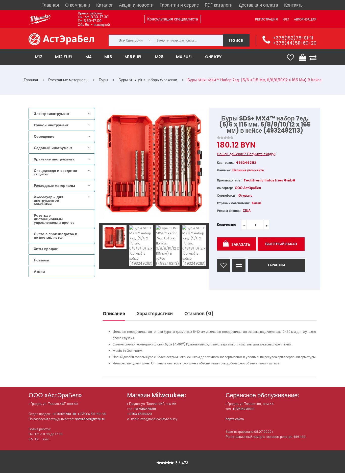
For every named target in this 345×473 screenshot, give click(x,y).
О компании (77, 5)
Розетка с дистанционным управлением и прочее (54, 218)
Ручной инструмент (51, 125)
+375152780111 (145, 408)
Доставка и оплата (258, 5)
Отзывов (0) (199, 313)
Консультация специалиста (172, 19)
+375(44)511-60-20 (294, 43)
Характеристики (155, 313)
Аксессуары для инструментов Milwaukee (48, 200)
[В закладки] (223, 265)
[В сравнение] (238, 265)
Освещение (44, 136)
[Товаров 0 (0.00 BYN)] (303, 57)
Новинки (41, 260)
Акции (39, 272)
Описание (114, 313)
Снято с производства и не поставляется (55, 235)
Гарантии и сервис (179, 5)
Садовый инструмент (53, 148)
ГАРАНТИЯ (276, 265)
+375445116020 (139, 414)
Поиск (236, 40)
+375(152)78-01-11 (293, 38)
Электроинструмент (51, 114)
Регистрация (266, 19)
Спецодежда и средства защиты (55, 172)
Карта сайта (235, 419)
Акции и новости (136, 5)
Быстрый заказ (281, 243)
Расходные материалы (54, 185)
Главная (50, 5)
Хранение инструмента (54, 159)
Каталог (104, 5)
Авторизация (305, 19)
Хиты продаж (46, 249)
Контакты (294, 5)
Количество (226, 224)
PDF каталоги (219, 5)
